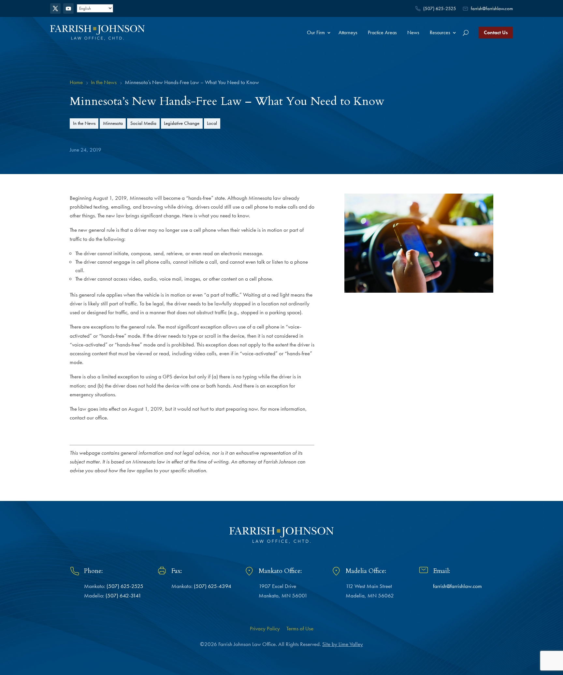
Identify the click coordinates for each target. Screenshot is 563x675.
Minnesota (113, 123)
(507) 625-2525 (439, 8)
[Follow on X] (55, 8)
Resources (440, 32)
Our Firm (316, 32)
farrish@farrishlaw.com (492, 8)
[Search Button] (466, 32)
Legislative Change (181, 123)
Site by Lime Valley (342, 644)
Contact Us (496, 32)
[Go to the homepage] (97, 32)
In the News (84, 123)
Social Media (143, 123)
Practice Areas (382, 32)
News (413, 32)
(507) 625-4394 (212, 586)
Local (212, 123)
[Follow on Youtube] (68, 8)
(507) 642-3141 (123, 595)
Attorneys (348, 32)
